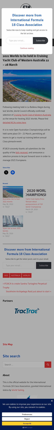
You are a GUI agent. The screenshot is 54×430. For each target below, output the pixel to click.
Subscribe (40, 40)
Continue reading (27, 48)
